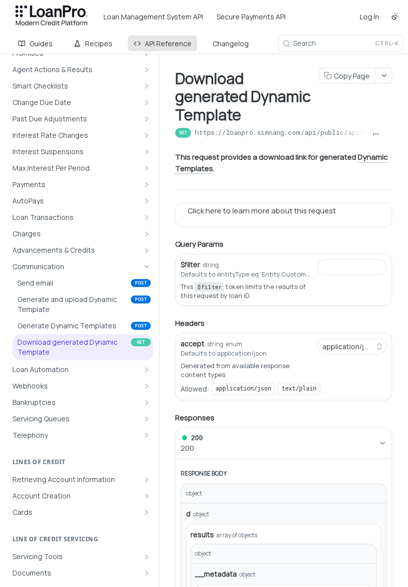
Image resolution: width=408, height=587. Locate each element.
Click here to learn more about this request (259, 210)
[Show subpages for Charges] (147, 234)
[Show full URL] (376, 134)
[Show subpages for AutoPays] (147, 201)
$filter (190, 264)
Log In (369, 16)
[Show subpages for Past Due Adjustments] (147, 119)
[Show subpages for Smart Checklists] (147, 86)
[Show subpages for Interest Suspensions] (147, 152)
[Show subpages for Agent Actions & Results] (147, 70)
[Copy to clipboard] (388, 134)
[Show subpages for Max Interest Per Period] (147, 168)
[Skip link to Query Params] (168, 244)
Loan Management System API (153, 16)
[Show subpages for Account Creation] (147, 496)
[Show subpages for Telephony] (147, 435)
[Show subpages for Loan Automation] (147, 370)
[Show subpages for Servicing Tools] (147, 557)
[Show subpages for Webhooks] (147, 386)
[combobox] (352, 267)
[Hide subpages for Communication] (147, 267)
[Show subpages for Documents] (147, 573)
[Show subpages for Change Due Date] (147, 102)
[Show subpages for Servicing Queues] (147, 419)
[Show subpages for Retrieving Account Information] (147, 480)
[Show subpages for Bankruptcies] (147, 402)
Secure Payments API (251, 16)
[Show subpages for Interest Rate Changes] (147, 135)
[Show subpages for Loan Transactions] (147, 217)
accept (192, 343)
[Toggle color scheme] (395, 16)
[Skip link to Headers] (168, 323)
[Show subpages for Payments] (147, 185)
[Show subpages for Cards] (147, 512)
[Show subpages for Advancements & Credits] (147, 250)
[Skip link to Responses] (168, 418)
